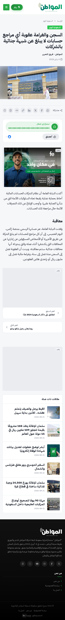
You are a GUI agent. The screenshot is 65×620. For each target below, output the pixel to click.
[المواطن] (50, 7)
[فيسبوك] (41, 110)
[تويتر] (59, 564)
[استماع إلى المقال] (54, 126)
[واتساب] (47, 110)
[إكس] (35, 110)
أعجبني (49, 136)
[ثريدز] (23, 564)
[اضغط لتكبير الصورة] (32, 82)
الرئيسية (59, 21)
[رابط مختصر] (16, 110)
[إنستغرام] (44, 564)
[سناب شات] (30, 564)
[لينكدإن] (29, 110)
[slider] (29, 128)
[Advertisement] (32, 287)
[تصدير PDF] (10, 110)
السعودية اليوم (48, 21)
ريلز (15, 7)
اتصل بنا (56, 589)
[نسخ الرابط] (23, 110)
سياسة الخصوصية (52, 585)
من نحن (56, 581)
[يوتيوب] (37, 564)
